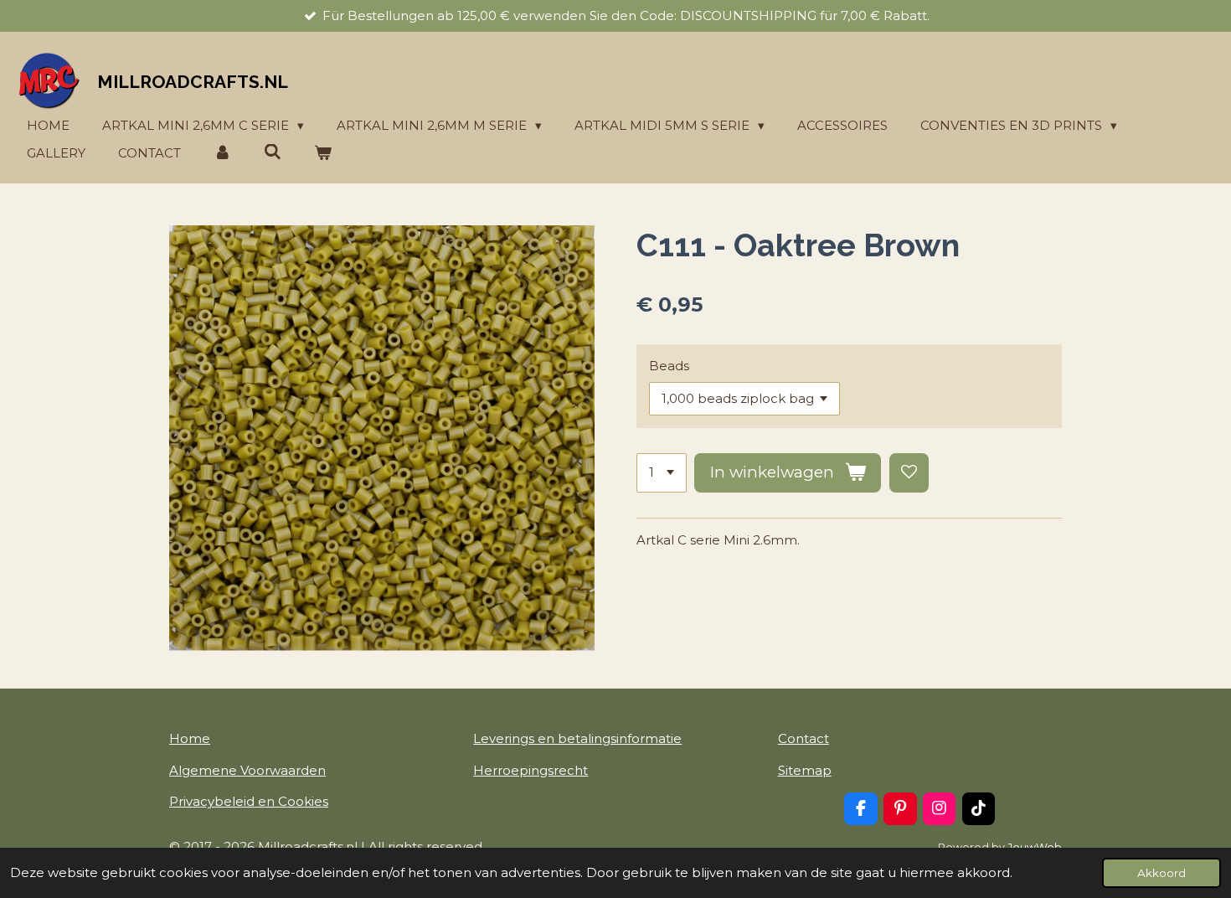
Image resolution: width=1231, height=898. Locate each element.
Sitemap (805, 770)
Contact (803, 738)
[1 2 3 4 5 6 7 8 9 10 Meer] (661, 473)
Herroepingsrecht (530, 770)
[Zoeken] (272, 152)
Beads (669, 366)
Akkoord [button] (1161, 873)
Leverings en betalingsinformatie (577, 738)
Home (189, 738)
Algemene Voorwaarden (247, 770)
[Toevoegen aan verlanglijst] (909, 473)
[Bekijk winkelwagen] (323, 154)
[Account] (222, 154)
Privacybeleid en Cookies (248, 801)
